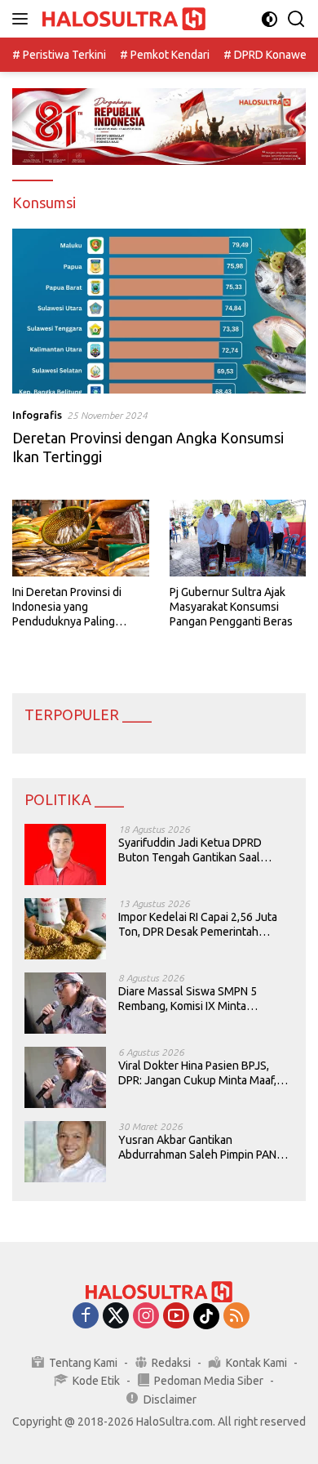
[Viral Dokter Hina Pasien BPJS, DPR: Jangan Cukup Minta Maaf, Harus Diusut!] (65, 1077)
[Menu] (23, 19)
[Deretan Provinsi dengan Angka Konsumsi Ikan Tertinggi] (159, 311)
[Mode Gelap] (269, 19)
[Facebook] (86, 1316)
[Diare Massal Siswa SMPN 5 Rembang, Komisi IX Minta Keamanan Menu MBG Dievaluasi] (65, 1003)
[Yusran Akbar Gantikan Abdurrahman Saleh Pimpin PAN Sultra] (65, 1151)
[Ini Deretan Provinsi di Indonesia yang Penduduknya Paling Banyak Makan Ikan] (80, 538)
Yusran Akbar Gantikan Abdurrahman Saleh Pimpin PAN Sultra (197, 1147)
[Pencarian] (296, 19)
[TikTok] (206, 1316)
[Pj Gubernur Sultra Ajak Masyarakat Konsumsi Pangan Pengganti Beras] (238, 538)
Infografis (37, 415)
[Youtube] (176, 1316)
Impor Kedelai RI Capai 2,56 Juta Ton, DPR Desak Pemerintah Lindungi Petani (197, 924)
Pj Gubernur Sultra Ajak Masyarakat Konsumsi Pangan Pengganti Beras (231, 606)
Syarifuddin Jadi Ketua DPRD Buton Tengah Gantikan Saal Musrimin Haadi (190, 850)
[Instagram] (146, 1316)
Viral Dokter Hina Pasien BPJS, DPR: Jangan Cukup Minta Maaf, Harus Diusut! (197, 1073)
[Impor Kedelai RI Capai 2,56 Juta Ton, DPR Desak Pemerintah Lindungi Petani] (65, 928)
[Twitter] (116, 1316)
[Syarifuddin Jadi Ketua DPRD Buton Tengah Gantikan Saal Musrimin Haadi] (65, 854)
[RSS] (236, 1316)
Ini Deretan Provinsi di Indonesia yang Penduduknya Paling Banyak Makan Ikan (66, 607)
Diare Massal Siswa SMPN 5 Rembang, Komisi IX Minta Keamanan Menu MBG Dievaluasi (201, 999)
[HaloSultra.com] (121, 19)
